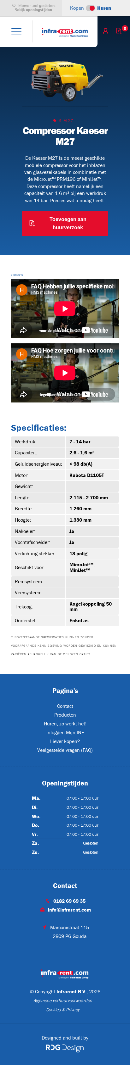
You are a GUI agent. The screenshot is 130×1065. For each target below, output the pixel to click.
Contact (65, 706)
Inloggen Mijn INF (65, 732)
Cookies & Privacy (63, 1009)
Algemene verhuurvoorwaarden (62, 1000)
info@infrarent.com (69, 910)
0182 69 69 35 (69, 901)
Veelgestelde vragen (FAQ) (65, 750)
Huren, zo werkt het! (65, 723)
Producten (65, 715)
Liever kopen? (65, 741)
